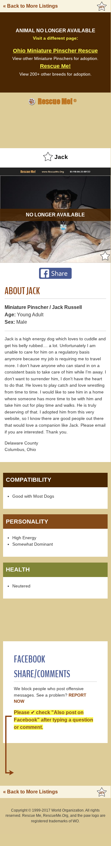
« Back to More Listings (30, 6)
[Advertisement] (55, 125)
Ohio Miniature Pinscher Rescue (55, 51)
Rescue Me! (55, 66)
